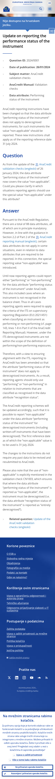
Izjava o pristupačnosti (19, 646)
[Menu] (49, 9)
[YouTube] (31, 677)
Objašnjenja (13, 563)
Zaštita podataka (16, 629)
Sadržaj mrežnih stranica (19, 658)
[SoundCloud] (39, 677)
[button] (50, 3)
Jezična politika (15, 650)
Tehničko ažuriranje (18, 603)
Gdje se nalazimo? (17, 577)
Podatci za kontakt (17, 573)
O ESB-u (11, 554)
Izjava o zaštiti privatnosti (29, 755)
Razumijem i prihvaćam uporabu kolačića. (29, 774)
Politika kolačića (16, 641)
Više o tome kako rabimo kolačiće (29, 760)
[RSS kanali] (46, 677)
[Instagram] (24, 677)
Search (40, 8)
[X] (9, 677)
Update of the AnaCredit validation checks (29, 523)
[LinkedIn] (16, 677)
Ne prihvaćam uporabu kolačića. (29, 767)
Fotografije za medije (18, 568)
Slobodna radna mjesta (20, 559)
